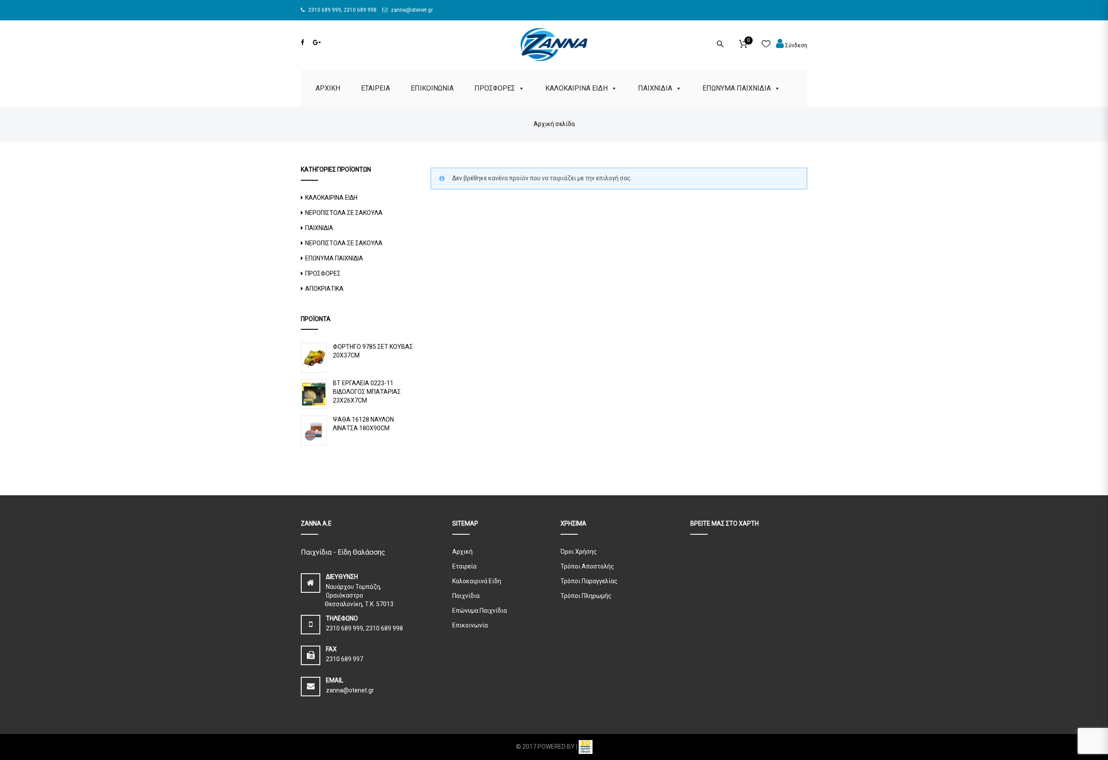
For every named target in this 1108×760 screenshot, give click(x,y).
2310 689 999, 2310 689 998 (342, 10)
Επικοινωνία (470, 625)
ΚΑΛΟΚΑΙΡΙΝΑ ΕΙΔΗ (576, 88)
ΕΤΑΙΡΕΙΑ (375, 88)
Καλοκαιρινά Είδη (476, 581)
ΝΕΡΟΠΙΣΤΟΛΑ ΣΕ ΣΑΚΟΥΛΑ (344, 212)
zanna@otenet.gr (411, 10)
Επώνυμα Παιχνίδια (479, 610)
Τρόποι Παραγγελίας (589, 581)
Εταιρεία (464, 566)
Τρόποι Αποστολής (587, 566)
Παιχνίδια (466, 595)
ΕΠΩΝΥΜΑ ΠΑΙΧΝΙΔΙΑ (736, 88)
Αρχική (462, 551)
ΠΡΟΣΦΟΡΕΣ (494, 88)
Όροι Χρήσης (578, 551)
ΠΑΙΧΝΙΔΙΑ (655, 88)
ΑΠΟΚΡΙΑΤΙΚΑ (324, 288)
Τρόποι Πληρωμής (586, 595)
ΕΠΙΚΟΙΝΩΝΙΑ (432, 88)
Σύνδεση (795, 45)
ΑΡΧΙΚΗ (328, 88)
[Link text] (302, 42)
